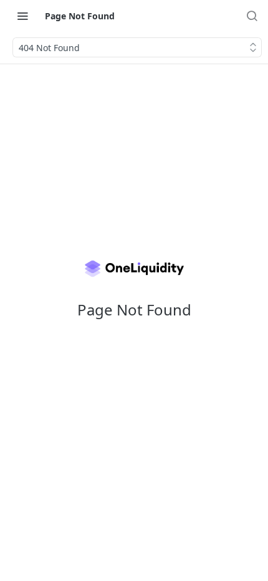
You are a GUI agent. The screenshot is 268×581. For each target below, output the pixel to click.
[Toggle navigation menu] (22, 16)
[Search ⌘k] (252, 16)
